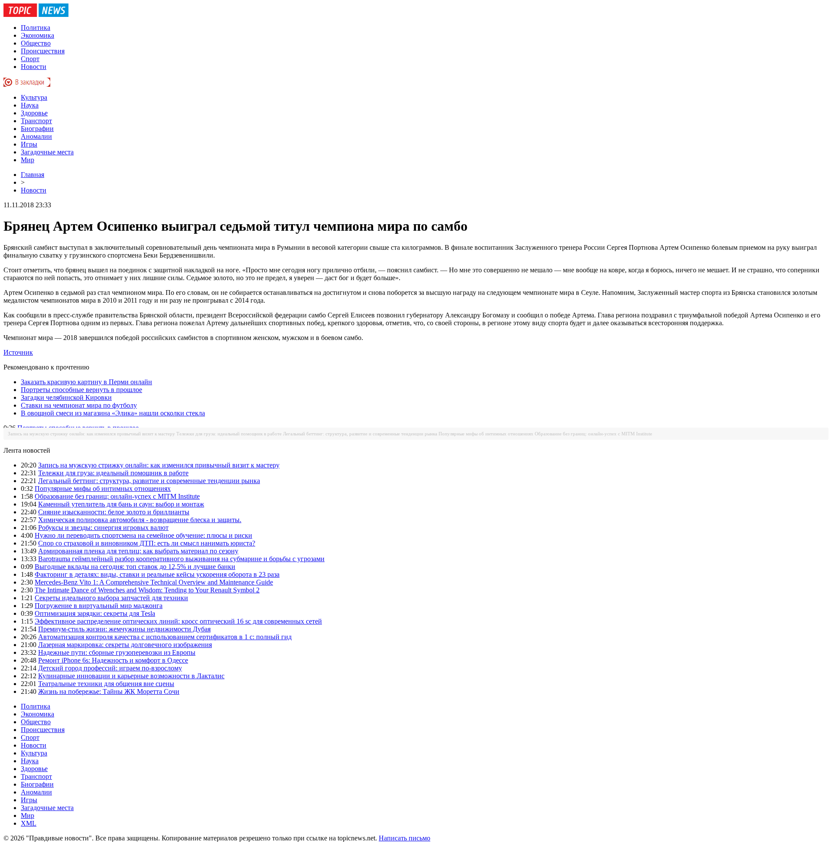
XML (28, 823)
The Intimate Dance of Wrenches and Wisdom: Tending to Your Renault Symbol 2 (147, 590)
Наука (30, 105)
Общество (36, 43)
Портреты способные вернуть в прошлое (81, 389)
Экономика (37, 35)
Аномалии (36, 136)
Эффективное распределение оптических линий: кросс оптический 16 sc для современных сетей (178, 621)
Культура (34, 97)
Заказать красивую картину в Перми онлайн (86, 382)
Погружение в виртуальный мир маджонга (98, 605)
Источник (18, 352)
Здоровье (34, 113)
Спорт (30, 58)
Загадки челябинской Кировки (66, 397)
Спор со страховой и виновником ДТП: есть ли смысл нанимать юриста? (146, 543)
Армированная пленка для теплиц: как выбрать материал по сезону (138, 551)
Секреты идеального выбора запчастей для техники (111, 597)
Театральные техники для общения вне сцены (106, 683)
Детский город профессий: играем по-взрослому (110, 668)
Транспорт (36, 120)
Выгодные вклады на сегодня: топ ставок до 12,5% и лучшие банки (135, 566)
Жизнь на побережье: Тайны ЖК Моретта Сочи (108, 691)
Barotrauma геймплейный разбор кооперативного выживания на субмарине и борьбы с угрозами (181, 558)
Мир (27, 159)
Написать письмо (404, 838)
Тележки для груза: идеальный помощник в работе (229, 433)
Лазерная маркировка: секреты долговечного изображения (125, 644)
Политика (35, 27)
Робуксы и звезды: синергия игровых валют (103, 527)
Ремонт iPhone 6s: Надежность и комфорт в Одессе (113, 660)
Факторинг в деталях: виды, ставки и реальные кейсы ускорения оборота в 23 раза (157, 574)
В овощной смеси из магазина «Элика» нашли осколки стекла (113, 413)
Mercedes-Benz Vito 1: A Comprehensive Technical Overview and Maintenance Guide (154, 582)
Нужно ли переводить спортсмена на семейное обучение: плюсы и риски (143, 535)
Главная (32, 174)
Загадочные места (47, 152)
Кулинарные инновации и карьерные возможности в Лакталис (131, 676)
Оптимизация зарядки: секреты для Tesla (95, 613)
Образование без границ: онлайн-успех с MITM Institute (593, 433)
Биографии (37, 128)
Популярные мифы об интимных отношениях (486, 433)
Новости (33, 66)
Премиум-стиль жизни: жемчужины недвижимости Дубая (124, 629)
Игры (29, 144)
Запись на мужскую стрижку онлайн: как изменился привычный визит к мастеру (91, 433)
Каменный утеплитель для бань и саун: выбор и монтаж (121, 504)
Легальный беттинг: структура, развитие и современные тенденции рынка (360, 433)
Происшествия (43, 51)
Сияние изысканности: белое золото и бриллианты (113, 512)
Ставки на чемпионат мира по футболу (79, 405)
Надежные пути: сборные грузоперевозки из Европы (116, 652)
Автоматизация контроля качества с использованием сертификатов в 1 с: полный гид (165, 637)
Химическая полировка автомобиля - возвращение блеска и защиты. (139, 519)
